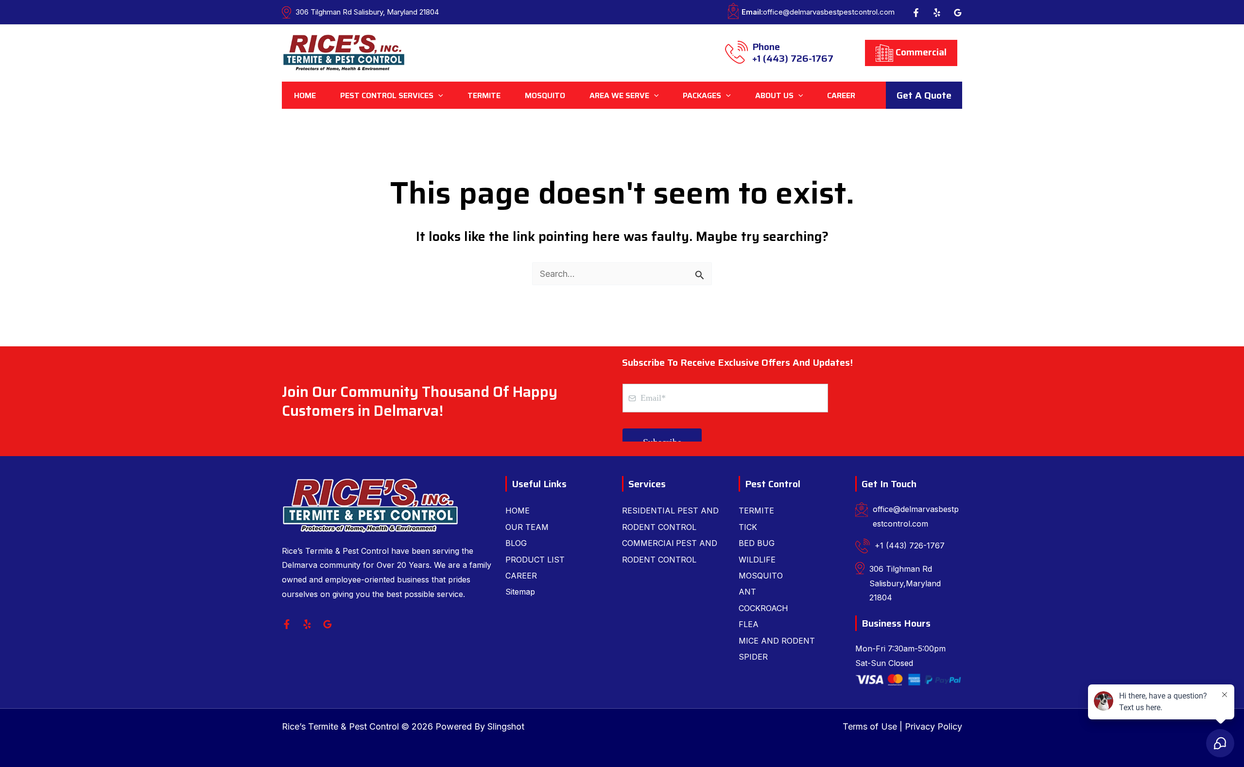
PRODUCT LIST (535, 559)
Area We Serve (619, 95)
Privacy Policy (933, 726)
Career (841, 95)
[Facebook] (916, 12)
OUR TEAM (527, 527)
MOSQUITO (761, 575)
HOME (517, 510)
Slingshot (505, 726)
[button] (438, 95)
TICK (748, 527)
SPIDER (753, 657)
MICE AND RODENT (777, 641)
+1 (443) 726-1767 (792, 53)
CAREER (521, 575)
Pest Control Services (386, 95)
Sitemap (520, 592)
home (305, 95)
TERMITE (756, 510)
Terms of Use (870, 726)
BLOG (516, 543)
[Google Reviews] (957, 12)
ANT (747, 592)
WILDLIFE (757, 559)
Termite (484, 95)
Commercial (920, 52)
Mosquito (545, 95)
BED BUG (757, 543)
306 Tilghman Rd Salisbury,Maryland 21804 (905, 583)
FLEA (749, 624)
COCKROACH (763, 608)
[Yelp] (937, 12)
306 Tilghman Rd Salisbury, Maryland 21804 (367, 12)
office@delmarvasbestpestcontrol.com (818, 12)
